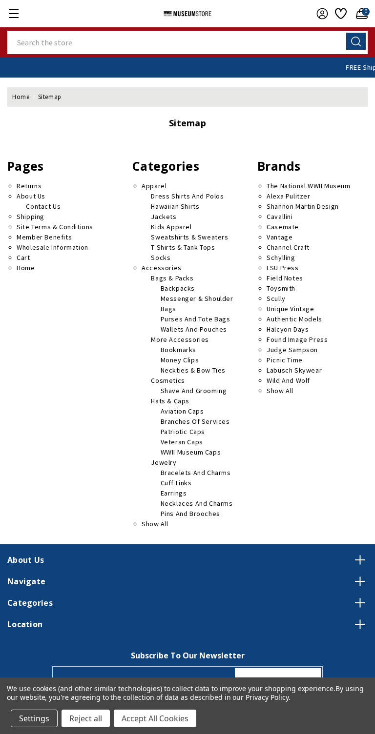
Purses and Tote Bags (195, 319)
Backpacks (178, 288)
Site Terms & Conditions (55, 226)
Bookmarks (178, 349)
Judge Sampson (292, 349)
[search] (356, 41)
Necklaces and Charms (197, 503)
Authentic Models (294, 319)
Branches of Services (195, 421)
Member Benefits (44, 237)
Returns (29, 185)
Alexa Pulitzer (288, 196)
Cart (23, 257)
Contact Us (43, 206)
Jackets (163, 216)
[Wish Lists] (339, 14)
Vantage (279, 237)
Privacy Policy (267, 697)
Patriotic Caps (183, 431)
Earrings (174, 493)
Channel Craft (288, 247)
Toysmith (281, 288)
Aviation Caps (182, 411)
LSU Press (282, 267)
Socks (160, 257)
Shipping (30, 216)
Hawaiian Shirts (175, 206)
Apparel (154, 185)
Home (26, 267)
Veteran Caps (182, 441)
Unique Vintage (290, 308)
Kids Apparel (171, 226)
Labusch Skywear (294, 370)
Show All (155, 523)
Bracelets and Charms (196, 472)
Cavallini (279, 216)
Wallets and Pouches (194, 329)
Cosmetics (168, 380)
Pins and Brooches (190, 513)
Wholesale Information (52, 247)
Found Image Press (297, 339)
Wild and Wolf (288, 380)
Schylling (281, 257)
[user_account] (320, 14)
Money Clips (180, 360)
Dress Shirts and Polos (187, 196)
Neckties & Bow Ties (193, 370)
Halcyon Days (288, 329)
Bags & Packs (172, 278)
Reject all (85, 718)
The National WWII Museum (308, 185)
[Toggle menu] (13, 13)
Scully (276, 298)
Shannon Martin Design (303, 206)
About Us (31, 196)
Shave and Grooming (194, 390)
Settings (34, 718)
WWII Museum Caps (191, 452)
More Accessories (180, 339)
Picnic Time (285, 360)
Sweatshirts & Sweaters (189, 237)
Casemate (283, 226)
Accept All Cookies (155, 718)
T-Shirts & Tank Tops (183, 247)
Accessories (162, 267)
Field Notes (285, 278)
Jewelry (163, 462)
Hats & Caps (170, 401)
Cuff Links (176, 482)
